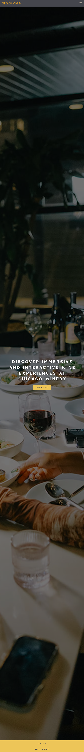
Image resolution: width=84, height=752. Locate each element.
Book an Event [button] (42, 749)
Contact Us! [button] (42, 387)
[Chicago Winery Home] (11, 3)
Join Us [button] (42, 743)
